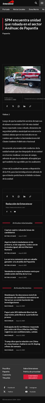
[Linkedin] (24, 106)
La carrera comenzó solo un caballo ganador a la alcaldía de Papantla (20, 260)
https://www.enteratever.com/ (15, 207)
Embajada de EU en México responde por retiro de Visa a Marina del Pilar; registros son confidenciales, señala (21, 329)
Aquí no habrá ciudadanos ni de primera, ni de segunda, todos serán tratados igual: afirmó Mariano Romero (21, 246)
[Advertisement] (22, 48)
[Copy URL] (30, 106)
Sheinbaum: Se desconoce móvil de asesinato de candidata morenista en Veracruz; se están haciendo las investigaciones (21, 299)
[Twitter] (12, 106)
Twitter (10, 392)
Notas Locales (10, 236)
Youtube (33, 392)
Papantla (6, 33)
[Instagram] (26, 388)
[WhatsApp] (18, 106)
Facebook (11, 388)
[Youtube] (15, 211)
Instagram (33, 388)
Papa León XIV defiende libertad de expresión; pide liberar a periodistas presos (21, 314)
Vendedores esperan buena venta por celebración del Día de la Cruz (22, 272)
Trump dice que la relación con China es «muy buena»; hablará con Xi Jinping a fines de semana (22, 344)
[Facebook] (7, 106)
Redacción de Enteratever (19, 203)
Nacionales (8, 306)
